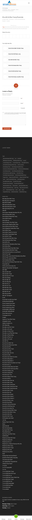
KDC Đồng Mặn (6, 325)
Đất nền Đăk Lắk (6, 279)
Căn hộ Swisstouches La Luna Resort (11, 252)
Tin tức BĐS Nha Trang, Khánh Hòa (10, 477)
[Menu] (29, 3)
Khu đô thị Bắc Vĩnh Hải (8, 352)
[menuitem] (25, 3)
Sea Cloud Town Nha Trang (8, 433)
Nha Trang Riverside (23, 28)
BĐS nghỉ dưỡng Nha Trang (8, 204)
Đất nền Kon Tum (6, 285)
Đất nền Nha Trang (8, 26)
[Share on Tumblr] (17, 36)
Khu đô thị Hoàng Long (7, 370)
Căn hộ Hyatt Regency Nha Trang (10, 224)
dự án (4, 179)
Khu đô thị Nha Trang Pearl (8, 384)
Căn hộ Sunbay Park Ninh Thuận (9, 250)
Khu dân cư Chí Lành (7, 329)
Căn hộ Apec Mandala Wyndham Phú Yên (12, 212)
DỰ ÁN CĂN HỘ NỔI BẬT (8, 301)
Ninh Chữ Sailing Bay (7, 428)
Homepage (5, 8)
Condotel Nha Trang (16, 162)
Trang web (23, 108)
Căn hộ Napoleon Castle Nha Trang (10, 228)
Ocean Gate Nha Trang (10, 189)
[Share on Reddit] (24, 36)
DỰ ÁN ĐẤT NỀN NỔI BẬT (8, 311)
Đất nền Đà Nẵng (6, 277)
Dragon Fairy (5, 177)
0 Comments (11, 19)
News (3, 424)
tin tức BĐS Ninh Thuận (8, 479)
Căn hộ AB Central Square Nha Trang (9, 164)
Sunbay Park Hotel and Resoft (9, 455)
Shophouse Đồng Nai (7, 439)
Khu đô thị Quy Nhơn (7, 402)
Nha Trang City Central (24, 187)
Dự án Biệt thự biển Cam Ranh (9, 299)
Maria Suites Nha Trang (7, 185)
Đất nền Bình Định (6, 271)
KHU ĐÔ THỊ (5, 341)
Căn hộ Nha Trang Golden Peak (9, 234)
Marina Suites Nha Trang (23, 185)
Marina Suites (15, 185)
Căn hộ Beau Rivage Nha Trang (9, 216)
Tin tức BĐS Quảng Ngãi (8, 483)
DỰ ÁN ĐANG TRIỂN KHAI (8, 309)
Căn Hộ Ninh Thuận (7, 236)
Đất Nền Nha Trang (6, 287)
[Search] (25, 3)
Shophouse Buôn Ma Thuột (8, 437)
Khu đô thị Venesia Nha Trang (9, 410)
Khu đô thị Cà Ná (6, 354)
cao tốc (24, 160)
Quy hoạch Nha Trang (7, 430)
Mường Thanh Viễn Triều (8, 422)
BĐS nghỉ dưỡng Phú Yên (8, 208)
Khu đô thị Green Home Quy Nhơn (10, 368)
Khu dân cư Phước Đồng (8, 335)
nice (4, 189)
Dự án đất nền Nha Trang (7, 181)
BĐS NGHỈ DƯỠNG (6, 202)
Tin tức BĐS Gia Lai (7, 475)
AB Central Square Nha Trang (8, 158)
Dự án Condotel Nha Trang (11, 179)
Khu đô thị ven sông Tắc (8, 408)
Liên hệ (4, 420)
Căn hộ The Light (6, 254)
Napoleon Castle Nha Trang (8, 187)
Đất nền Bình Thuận (7, 273)
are (15, 158)
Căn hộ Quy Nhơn (6, 246)
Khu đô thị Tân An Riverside (8, 183)
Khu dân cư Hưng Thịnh (7, 331)
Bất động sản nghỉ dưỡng (7, 160)
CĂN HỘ (4, 210)
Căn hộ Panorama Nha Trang (9, 240)
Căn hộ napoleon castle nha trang (9, 173)
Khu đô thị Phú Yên (6, 392)
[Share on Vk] (21, 36)
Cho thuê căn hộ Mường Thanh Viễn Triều (12, 262)
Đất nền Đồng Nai (6, 281)
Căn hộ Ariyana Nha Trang (8, 214)
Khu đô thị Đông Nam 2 (7, 360)
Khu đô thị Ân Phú (6, 347)
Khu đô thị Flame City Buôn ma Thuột (11, 362)
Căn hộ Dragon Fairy (6, 166)
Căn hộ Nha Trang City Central (8, 175)
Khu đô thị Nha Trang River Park (9, 386)
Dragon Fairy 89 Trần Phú (13, 177)
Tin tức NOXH (5, 489)
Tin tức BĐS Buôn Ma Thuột (9, 473)
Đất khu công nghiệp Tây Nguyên (10, 267)
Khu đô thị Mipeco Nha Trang (9, 376)
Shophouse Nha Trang (7, 445)
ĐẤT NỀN (4, 269)
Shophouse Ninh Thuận (8, 447)
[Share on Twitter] (7, 36)
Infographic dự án (6, 321)
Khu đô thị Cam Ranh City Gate (9, 356)
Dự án (16, 19)
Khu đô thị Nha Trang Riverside (13, 28)
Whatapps (3, 519)
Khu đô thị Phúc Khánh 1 (8, 396)
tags (19, 189)
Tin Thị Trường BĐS (7, 467)
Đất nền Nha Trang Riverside (17, 26)
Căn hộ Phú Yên (6, 242)
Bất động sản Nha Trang (17, 160)
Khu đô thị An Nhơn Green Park (9, 345)
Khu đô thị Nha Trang (7, 382)
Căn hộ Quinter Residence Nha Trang (11, 244)
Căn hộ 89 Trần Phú (25, 162)
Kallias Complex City (7, 323)
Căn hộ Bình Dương (6, 218)
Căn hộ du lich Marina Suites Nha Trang (10, 168)
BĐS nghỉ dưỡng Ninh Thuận (9, 206)
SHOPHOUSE (5, 435)
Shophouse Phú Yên (7, 449)
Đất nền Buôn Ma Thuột (8, 275)
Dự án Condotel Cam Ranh (8, 303)
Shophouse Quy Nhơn (7, 451)
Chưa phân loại (5, 264)
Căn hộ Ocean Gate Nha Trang (20, 175)
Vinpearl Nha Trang (6, 191)
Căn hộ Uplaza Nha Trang (8, 260)
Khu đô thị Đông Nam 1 (7, 358)
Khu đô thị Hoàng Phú (7, 372)
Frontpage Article (6, 315)
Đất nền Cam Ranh (14, 191)
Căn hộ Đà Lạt (5, 220)
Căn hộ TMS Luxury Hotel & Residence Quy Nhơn (14, 256)
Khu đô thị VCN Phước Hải (18, 183)
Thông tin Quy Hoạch (7, 463)
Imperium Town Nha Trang (8, 319)
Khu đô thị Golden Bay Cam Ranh (10, 366)
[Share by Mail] (27, 36)
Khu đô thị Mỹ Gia (6, 378)
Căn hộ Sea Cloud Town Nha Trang (10, 248)
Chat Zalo (9, 519)
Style (3, 453)
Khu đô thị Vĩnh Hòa (7, 414)
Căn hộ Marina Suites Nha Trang (10, 226)
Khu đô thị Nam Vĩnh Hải (8, 380)
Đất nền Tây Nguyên (7, 295)
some (16, 189)
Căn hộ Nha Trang (20, 173)
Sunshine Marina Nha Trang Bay (10, 457)
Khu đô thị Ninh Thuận (7, 390)
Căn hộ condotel (21, 164)
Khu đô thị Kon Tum (7, 374)
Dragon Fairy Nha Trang (24, 177)
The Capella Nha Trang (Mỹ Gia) (9, 461)
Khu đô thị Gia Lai (6, 364)
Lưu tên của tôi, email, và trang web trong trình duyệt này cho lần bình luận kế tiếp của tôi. (15, 114)
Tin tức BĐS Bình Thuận (8, 471)
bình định (19, 158)
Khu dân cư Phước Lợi (7, 337)
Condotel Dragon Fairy (7, 162)
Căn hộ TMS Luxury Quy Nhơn (9, 258)
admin (9, 20)
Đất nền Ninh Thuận (7, 289)
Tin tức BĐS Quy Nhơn (7, 485)
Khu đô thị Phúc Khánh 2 (8, 398)
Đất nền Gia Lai (6, 283)
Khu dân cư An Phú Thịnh (8, 327)
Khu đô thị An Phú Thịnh (8, 348)
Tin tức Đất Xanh (6, 487)
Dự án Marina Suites (20, 179)
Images (4, 317)
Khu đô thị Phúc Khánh (17, 181)
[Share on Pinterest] (11, 36)
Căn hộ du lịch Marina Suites (23, 168)
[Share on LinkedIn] (14, 36)
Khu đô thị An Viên (6, 350)
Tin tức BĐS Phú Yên (7, 481)
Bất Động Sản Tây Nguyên (8, 200)
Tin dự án (4, 465)
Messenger (22, 519)
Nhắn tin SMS (28, 519)
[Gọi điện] (16, 516)
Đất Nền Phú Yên (6, 291)
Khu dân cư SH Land (7, 339)
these (23, 189)
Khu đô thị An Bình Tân (7, 343)
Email (22, 103)
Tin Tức (4, 469)
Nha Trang (16, 187)
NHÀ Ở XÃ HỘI (5, 426)
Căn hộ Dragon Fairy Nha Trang (17, 166)
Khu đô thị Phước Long (7, 400)
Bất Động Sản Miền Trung (8, 198)
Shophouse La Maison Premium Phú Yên (12, 443)
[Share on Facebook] (4, 36)
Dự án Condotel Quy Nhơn (8, 307)
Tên (22, 98)
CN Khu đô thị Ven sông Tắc (9, 265)
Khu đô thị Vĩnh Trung (7, 416)
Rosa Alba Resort (6, 432)
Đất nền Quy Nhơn (6, 293)
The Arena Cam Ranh (7, 459)
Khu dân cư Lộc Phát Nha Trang (9, 333)
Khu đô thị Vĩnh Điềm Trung (8, 412)
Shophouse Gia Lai (6, 441)
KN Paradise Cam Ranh (8, 418)
